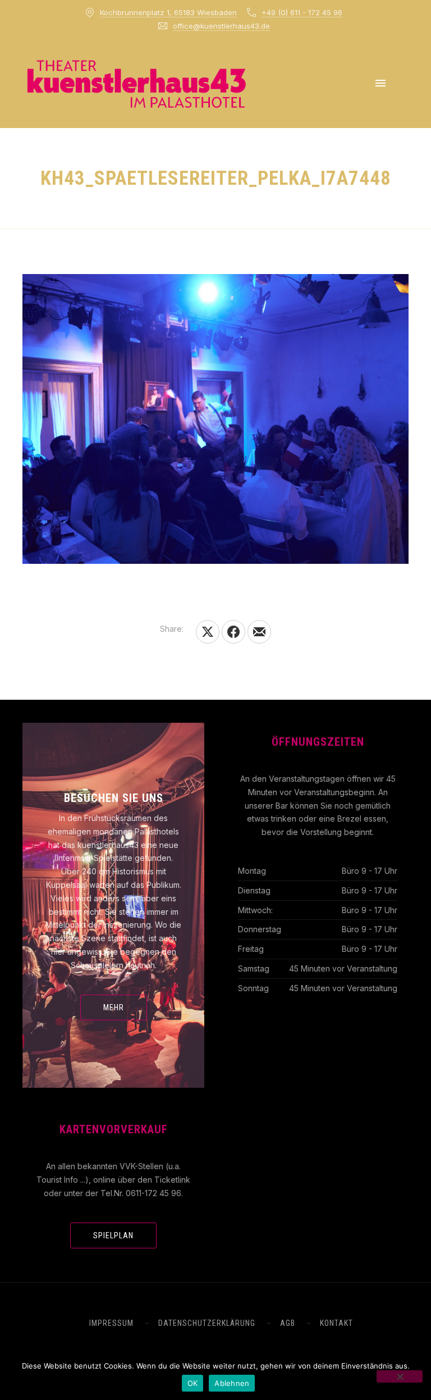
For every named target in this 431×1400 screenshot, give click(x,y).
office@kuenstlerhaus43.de (221, 25)
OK (192, 1383)
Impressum (111, 1323)
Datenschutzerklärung (206, 1323)
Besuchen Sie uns (113, 798)
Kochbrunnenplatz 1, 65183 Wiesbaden (168, 12)
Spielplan (113, 1235)
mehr (113, 1007)
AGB (287, 1323)
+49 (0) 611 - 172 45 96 (302, 12)
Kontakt (336, 1323)
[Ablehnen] (400, 1376)
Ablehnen (231, 1383)
